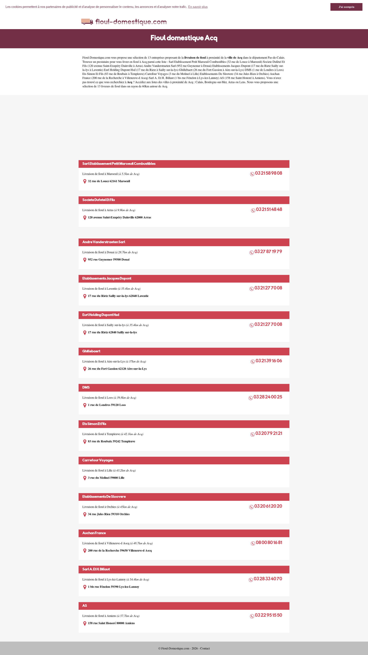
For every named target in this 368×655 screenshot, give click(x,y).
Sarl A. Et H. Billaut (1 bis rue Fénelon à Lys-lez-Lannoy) (184, 78)
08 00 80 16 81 (269, 543)
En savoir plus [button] (198, 6)
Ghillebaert (91, 351)
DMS (86, 387)
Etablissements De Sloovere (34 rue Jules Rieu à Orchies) (234, 74)
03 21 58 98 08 (269, 174)
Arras (231, 82)
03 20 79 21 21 (269, 434)
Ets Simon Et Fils (94, 424)
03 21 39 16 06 (269, 361)
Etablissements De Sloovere (104, 496)
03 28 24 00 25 (268, 397)
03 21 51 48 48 (269, 210)
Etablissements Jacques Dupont (106, 278)
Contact (205, 648)
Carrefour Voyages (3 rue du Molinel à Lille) (172, 74)
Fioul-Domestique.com (96, 57)
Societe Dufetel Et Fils (98, 200)
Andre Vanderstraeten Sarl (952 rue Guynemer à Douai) (178, 66)
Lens (242, 82)
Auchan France (94, 533)
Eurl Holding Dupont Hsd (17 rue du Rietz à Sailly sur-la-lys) (141, 70)
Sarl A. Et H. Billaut (96, 569)
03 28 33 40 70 (268, 579)
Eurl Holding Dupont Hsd (100, 315)
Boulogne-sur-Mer (216, 82)
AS (84, 605)
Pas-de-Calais (276, 57)
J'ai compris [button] (346, 6)
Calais (199, 82)
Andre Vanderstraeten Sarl (103, 242)
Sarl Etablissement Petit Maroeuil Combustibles (118, 164)
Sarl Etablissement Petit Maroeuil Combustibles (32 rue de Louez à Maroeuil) (215, 62)
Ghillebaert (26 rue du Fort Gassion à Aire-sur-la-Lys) (211, 70)
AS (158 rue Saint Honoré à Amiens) (242, 78)
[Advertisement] (184, 127)
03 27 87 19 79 (269, 252)
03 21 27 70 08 (269, 288)
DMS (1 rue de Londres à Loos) (264, 70)
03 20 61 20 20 (268, 507)
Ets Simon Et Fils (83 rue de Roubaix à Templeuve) (113, 74)
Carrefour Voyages (97, 460)
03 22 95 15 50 (269, 616)
